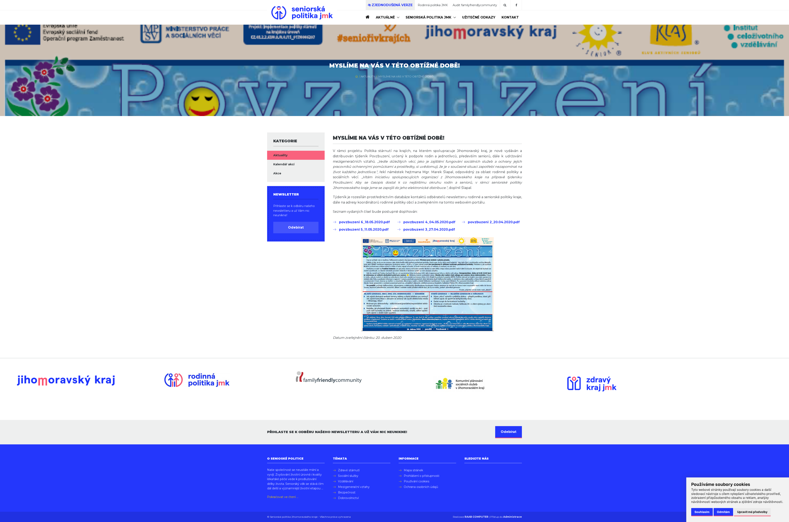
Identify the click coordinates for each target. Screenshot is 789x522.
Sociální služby (348, 476)
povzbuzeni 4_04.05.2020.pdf (429, 222)
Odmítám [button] (723, 512)
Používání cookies (416, 481)
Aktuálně (385, 17)
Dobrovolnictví (348, 498)
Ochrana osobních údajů (421, 487)
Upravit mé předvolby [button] (752, 512)
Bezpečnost (346, 492)
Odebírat (296, 227)
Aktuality (368, 76)
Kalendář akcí (283, 164)
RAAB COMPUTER (476, 516)
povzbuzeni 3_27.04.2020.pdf (429, 229)
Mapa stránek (413, 470)
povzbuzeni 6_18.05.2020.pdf (364, 222)
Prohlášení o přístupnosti (421, 476)
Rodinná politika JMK (433, 5)
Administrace (512, 516)
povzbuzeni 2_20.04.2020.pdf (494, 222)
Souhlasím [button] (701, 512)
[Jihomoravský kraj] (65, 380)
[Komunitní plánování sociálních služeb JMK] (460, 384)
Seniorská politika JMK (428, 17)
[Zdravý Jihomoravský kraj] (591, 384)
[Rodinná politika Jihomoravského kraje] (197, 380)
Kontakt (510, 17)
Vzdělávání (345, 481)
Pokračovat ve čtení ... (282, 497)
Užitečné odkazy (478, 17)
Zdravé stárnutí (349, 470)
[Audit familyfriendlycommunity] (328, 377)
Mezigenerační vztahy (354, 487)
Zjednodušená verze (392, 5)
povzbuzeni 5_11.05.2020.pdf (364, 229)
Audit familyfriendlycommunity (475, 5)
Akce (277, 173)
